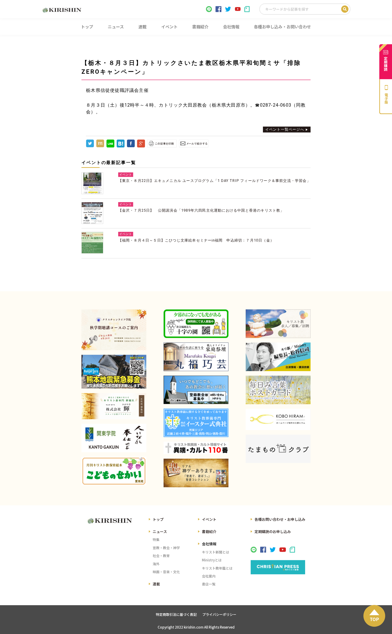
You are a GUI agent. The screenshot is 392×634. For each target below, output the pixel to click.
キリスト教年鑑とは (217, 568)
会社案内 (209, 576)
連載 (156, 584)
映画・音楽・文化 (166, 571)
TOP (374, 619)
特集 (156, 539)
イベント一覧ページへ (284, 129)
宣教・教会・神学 (166, 547)
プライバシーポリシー (219, 614)
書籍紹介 (209, 531)
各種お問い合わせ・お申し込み (280, 519)
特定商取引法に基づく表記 (176, 614)
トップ (158, 519)
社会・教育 (161, 555)
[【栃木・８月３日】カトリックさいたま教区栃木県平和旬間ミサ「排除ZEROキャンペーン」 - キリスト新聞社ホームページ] (121, 146)
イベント (209, 519)
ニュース (160, 531)
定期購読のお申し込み (273, 531)
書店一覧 (209, 584)
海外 (156, 563)
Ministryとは (212, 560)
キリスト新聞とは (215, 552)
